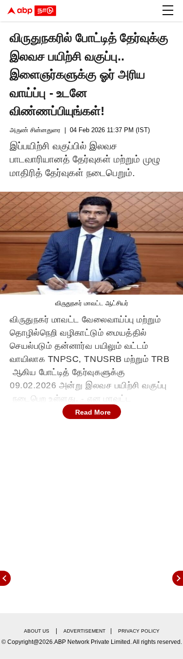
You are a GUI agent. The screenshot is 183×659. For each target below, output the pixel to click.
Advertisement (84, 631)
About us (36, 631)
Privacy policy (139, 631)
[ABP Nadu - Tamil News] (31, 11)
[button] (168, 10)
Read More (93, 412)
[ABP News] (177, 578)
